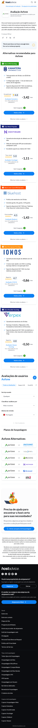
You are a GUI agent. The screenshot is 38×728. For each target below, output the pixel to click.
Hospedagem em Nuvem (9, 682)
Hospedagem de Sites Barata (10, 671)
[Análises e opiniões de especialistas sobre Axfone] (2, 37)
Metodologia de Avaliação (13, 6)
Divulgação (5, 636)
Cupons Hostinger (7, 713)
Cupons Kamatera (7, 706)
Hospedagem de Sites (8, 660)
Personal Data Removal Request (11, 639)
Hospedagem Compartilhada (10, 667)
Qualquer (6, 396)
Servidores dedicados (8, 686)
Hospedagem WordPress (9, 663)
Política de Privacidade (8, 643)
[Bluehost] (12, 193)
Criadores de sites (7, 693)
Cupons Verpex (6, 721)
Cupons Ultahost (6, 717)
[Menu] (35, 2)
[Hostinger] (12, 132)
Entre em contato (6, 617)
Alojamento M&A (18, 602)
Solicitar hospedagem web (9, 632)
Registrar (10, 586)
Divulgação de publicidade (29, 6)
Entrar (28, 586)
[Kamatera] (12, 69)
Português (9, 415)
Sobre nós (4, 614)
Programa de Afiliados (8, 625)
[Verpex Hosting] (12, 315)
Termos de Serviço (7, 647)
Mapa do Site (5, 621)
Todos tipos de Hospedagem (10, 656)
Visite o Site (18, 112)
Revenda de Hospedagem (9, 689)
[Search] (31, 2)
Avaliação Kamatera (11, 99)
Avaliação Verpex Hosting (11, 346)
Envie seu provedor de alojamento (12, 628)
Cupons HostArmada (8, 710)
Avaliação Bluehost (11, 219)
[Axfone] (5, 14)
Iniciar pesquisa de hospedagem (20, 529)
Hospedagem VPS (7, 674)
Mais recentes (8, 405)
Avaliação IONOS (11, 282)
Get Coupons (19, 108)
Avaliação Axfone (19, 11)
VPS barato (5, 678)
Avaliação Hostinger (11, 160)
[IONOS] (12, 252)
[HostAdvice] (9, 2)
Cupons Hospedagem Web (10, 702)
